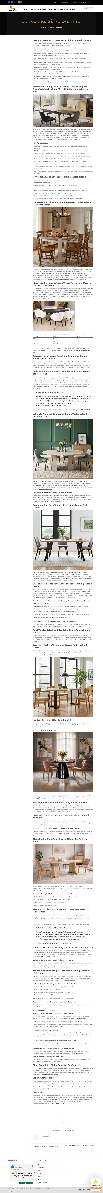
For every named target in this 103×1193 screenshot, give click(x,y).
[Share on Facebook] (60, 1125)
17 (51, 19)
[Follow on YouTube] (21, 2)
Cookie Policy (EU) (70, 9)
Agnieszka (59, 27)
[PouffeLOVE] (14, 8)
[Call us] (19, 2)
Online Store (32, 9)
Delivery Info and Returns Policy (78, 2)
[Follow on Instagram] (12, 2)
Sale (39, 9)
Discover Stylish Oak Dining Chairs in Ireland (46, 1146)
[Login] (92, 2)
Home (25, 9)
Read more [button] (14, 1179)
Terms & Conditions (56, 2)
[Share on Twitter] (63, 1125)
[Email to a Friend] (65, 1125)
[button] (34, 1172)
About (44, 9)
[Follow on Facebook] (9, 2)
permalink (72, 1130)
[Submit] (93, 8)
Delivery (89, 2)
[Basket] (94, 2)
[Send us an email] (16, 2)
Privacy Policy (65, 2)
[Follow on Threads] (14, 2)
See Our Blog (58, 9)
